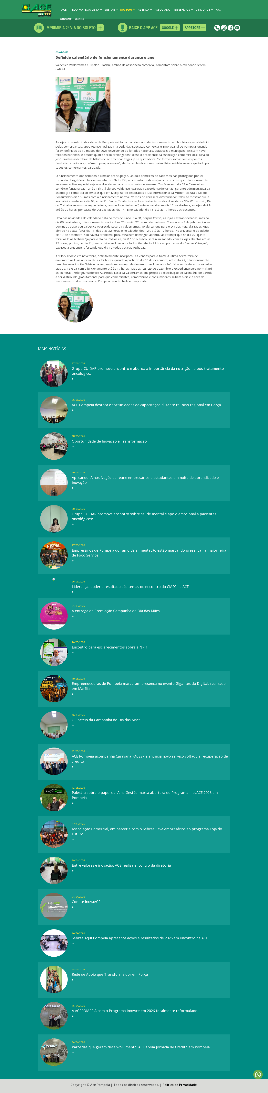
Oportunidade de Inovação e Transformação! (110, 441)
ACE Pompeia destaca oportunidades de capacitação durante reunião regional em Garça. (147, 404)
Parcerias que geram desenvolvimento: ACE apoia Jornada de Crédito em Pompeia (141, 1047)
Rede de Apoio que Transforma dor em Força (110, 974)
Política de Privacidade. (180, 1085)
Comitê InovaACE (86, 901)
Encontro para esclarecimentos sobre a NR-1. (110, 647)
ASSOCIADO (162, 9)
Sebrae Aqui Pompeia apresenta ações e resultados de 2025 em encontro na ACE (140, 938)
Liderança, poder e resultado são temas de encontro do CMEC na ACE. (131, 586)
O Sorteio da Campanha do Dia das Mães (106, 719)
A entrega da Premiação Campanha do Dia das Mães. (116, 610)
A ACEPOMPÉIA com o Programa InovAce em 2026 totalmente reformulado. (135, 1010)
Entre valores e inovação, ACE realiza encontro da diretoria (121, 865)
